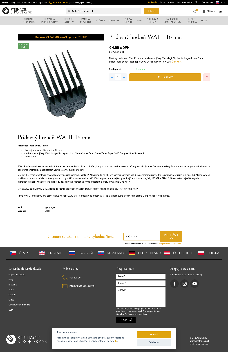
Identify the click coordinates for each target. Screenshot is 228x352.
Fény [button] (140, 20)
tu (116, 341)
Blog (197, 2)
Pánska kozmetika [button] (86, 20)
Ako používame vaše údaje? (170, 244)
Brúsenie (152, 2)
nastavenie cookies (199, 344)
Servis (162, 2)
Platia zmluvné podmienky (136, 314)
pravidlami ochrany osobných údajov (132, 311)
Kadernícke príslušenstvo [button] (172, 20)
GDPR (11, 310)
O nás (11, 299)
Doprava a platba (184, 2)
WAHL (48, 211)
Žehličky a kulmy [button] (152, 20)
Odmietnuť (154, 342)
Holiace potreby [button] (69, 20)
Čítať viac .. (177, 62)
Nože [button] (204, 20)
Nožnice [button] (100, 20)
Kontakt (171, 2)
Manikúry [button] (114, 20)
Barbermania (207, 2)
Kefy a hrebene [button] (128, 20)
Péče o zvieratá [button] (192, 20)
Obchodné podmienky (19, 304)
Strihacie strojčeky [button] (29, 20)
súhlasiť (154, 334)
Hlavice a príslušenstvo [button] (49, 20)
